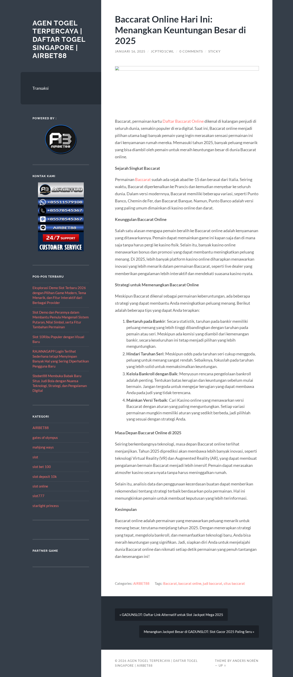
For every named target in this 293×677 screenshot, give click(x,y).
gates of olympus (45, 437)
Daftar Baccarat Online (183, 121)
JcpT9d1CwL (162, 51)
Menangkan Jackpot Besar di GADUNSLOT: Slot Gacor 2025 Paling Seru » (199, 632)
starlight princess (46, 506)
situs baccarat (234, 583)
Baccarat (143, 179)
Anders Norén (245, 661)
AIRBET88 (41, 428)
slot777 (38, 496)
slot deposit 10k (45, 476)
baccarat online (189, 583)
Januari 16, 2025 (130, 51)
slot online (40, 486)
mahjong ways (43, 447)
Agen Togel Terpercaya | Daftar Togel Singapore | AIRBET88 (59, 39)
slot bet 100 (42, 467)
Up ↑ (222, 665)
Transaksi (41, 88)
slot (35, 457)
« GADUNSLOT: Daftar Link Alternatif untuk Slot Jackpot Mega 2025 (171, 615)
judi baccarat (212, 583)
